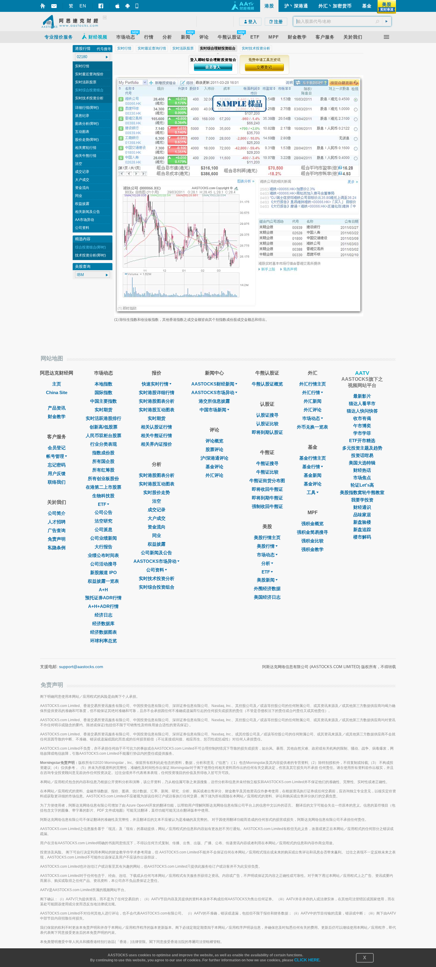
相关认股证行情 (156, 426)
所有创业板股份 (103, 478)
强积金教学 (312, 549)
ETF (102, 504)
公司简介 (57, 513)
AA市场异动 (84, 220)
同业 (78, 196)
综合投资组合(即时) (90, 247)
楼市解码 (362, 536)
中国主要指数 (103, 401)
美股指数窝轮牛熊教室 (362, 492)
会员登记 (57, 447)
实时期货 (103, 409)
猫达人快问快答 (362, 410)
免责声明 (57, 538)
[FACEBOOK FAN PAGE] (100, 6)
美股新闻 (266, 579)
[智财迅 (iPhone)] (117, 6)
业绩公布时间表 (103, 555)
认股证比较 (267, 423)
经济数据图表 (103, 632)
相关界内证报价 (156, 444)
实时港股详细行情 (156, 392)
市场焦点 (362, 477)
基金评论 (214, 466)
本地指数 (103, 383)
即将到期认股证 (267, 432)
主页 (56, 383)
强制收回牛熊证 (267, 506)
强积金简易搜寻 (312, 532)
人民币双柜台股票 (103, 435)
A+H (103, 589)
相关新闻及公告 (87, 212)
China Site (56, 392)
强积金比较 (312, 540)
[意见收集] (54, 6)
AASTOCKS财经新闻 (212, 383)
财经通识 (362, 507)
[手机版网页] (138, 6)
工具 (311, 492)
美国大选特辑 (362, 462)
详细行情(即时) (87, 108)
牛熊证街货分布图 (267, 480)
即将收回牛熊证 (267, 489)
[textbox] (342, 21)
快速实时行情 (155, 383)
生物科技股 (103, 495)
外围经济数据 (267, 588)
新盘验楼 (362, 522)
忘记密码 (57, 464)
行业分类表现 (103, 444)
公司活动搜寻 (103, 563)
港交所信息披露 (214, 401)
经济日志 (103, 614)
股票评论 (214, 449)
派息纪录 (82, 116)
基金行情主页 (312, 458)
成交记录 (82, 172)
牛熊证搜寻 (267, 463)
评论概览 (214, 440)
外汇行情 (311, 392)
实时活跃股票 (85, 82)
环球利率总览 (103, 640)
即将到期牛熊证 (267, 497)
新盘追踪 (362, 529)
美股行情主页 (267, 537)
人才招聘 (57, 521)
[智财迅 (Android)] (127, 6)
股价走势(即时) (87, 140)
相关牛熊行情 (85, 156)
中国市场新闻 (213, 409)
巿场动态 (311, 418)
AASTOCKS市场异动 (154, 561)
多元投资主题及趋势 (362, 447)
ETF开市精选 (362, 440)
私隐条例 (57, 547)
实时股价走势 (156, 492)
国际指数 (103, 392)
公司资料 (82, 228)
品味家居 (362, 514)
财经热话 (362, 470)
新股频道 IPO (103, 572)
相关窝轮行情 (85, 148)
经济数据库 (103, 623)
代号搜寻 (104, 49)
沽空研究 (103, 520)
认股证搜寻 (267, 415)
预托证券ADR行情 (103, 597)
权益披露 (82, 204)
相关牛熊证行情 (156, 435)
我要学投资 (362, 499)
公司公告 (103, 512)
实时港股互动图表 (156, 409)
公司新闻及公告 (156, 552)
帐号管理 (55, 456)
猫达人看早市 (362, 403)
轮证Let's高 (362, 485)
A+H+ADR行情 (103, 606)
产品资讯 (57, 407)
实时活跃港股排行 (103, 418)
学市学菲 (362, 433)
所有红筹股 (103, 469)
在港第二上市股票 (103, 487)
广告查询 (57, 530)
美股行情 (266, 546)
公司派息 (103, 529)
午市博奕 (362, 425)
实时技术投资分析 (89, 98)
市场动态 (266, 554)
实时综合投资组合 (89, 90)
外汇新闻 (313, 401)
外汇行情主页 (312, 383)
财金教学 (57, 416)
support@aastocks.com (81, 666)
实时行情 (82, 66)
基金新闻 (313, 475)
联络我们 (57, 482)
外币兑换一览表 (312, 426)
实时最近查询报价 (89, 74)
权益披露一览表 (103, 581)
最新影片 (362, 396)
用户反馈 (57, 473)
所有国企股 (103, 461)
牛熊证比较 (267, 471)
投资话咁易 (362, 455)
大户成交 (82, 180)
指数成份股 (103, 452)
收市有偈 (362, 418)
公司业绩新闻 (103, 538)
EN (82, 5)
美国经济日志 (267, 597)
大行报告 (103, 546)
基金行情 (311, 466)
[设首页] (42, 6)
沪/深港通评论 (214, 458)
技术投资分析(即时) (90, 255)
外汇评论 (214, 475)
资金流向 (82, 188)
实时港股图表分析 (156, 401)
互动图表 (82, 132)
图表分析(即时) (87, 124)
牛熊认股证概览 (267, 383)
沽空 (78, 164)
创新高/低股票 (103, 426)
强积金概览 (312, 523)
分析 (265, 563)
